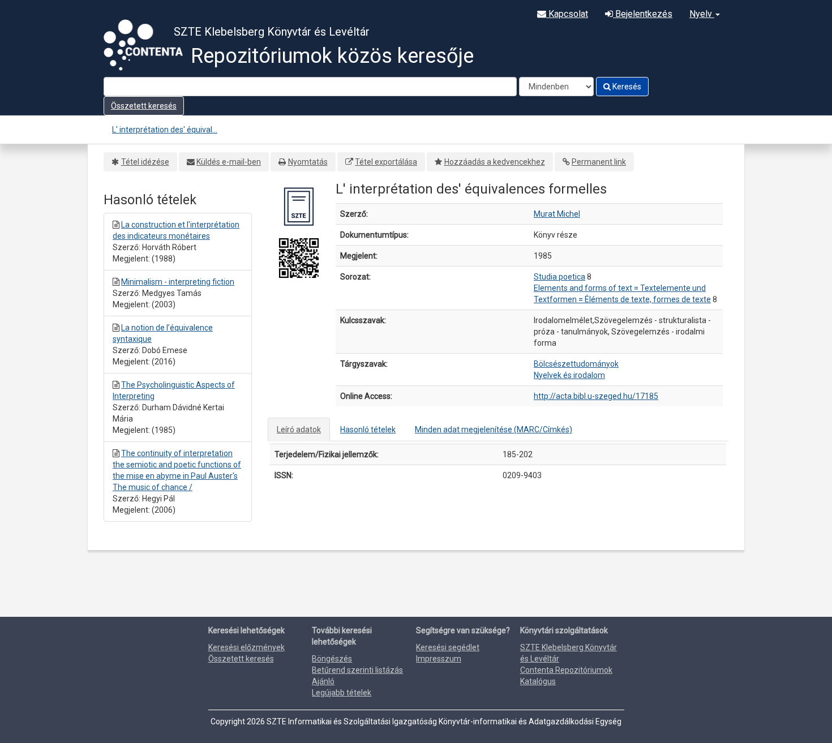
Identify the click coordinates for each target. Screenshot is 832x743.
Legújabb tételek (341, 692)
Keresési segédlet (447, 647)
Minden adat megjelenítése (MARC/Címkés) (493, 429)
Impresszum (438, 658)
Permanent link (599, 161)
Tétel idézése (145, 161)
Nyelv (701, 13)
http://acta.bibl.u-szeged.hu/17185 (596, 396)
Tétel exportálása (386, 161)
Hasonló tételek (368, 429)
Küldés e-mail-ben (228, 161)
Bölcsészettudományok (576, 363)
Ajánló (323, 681)
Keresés (626, 86)
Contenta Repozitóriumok (566, 670)
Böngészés (332, 658)
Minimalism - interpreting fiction (177, 281)
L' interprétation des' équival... (164, 129)
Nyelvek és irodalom (569, 375)
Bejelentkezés (642, 13)
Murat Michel (557, 213)
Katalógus (538, 681)
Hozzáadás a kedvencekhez (494, 161)
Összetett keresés (144, 105)
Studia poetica (559, 276)
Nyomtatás (308, 161)
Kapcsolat (567, 13)
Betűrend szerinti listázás (357, 670)
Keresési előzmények (246, 647)
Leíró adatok (299, 429)
